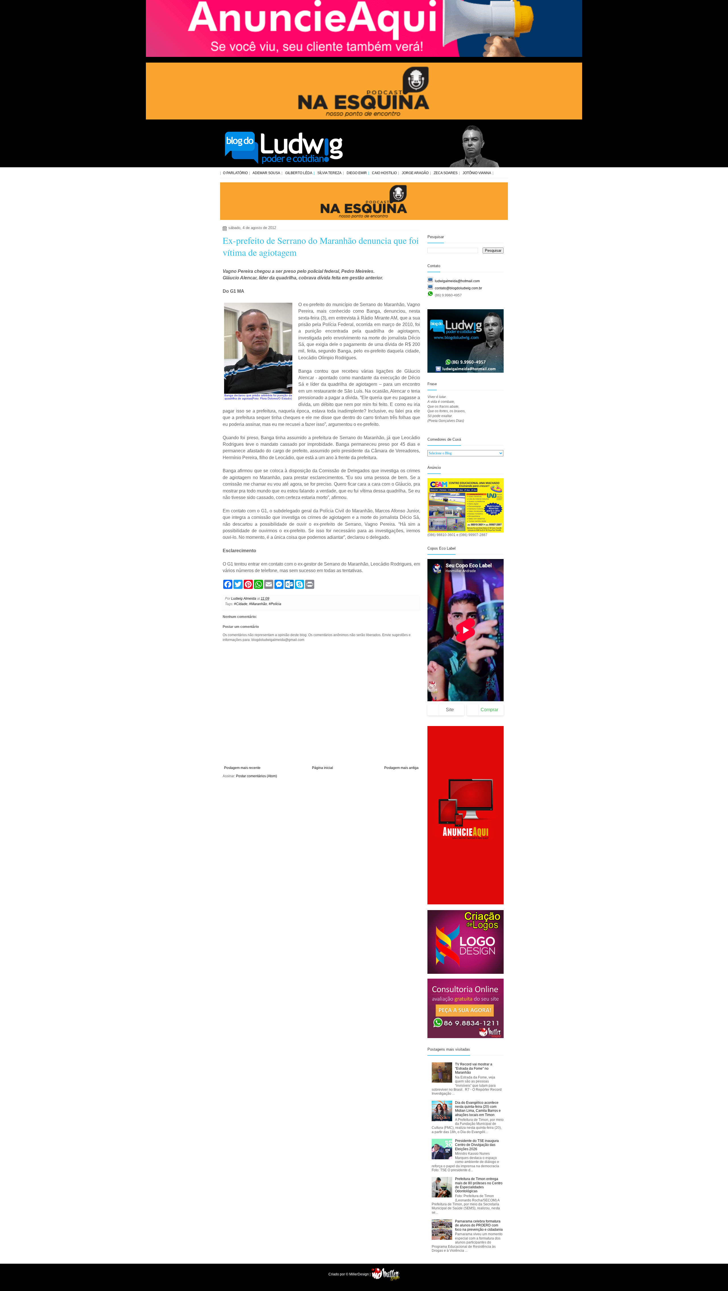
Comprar (489, 709)
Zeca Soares (446, 173)
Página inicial (322, 768)
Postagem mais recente (242, 768)
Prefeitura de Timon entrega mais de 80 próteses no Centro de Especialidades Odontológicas (478, 1185)
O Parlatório (235, 173)
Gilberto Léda (298, 173)
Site (450, 709)
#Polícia (275, 604)
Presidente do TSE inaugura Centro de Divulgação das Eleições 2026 (477, 1145)
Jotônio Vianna (477, 173)
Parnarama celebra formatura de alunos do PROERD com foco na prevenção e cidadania (479, 1225)
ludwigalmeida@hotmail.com (457, 281)
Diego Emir (357, 173)
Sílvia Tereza (329, 173)
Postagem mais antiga (401, 768)
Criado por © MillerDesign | (349, 1274)
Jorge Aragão (415, 173)
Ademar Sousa (266, 173)
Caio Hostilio (384, 173)
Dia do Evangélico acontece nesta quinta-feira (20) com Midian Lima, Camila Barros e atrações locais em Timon (478, 1109)
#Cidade (240, 604)
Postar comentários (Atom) (256, 776)
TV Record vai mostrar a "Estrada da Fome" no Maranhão (473, 1068)
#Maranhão (258, 604)
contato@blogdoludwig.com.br (458, 288)
